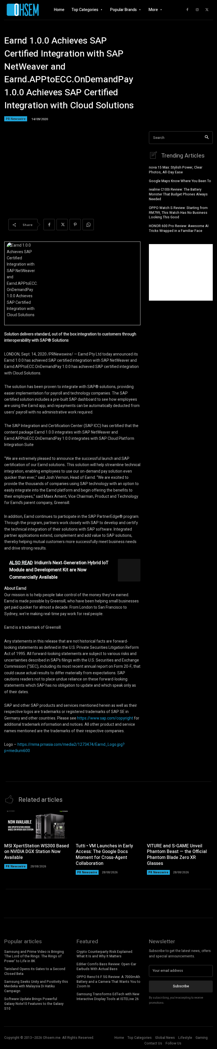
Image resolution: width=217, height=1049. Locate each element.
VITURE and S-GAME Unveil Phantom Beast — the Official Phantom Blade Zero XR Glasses (177, 855)
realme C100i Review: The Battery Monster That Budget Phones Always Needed (178, 194)
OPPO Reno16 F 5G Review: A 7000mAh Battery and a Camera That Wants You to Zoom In (108, 981)
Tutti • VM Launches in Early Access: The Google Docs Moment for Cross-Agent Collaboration (104, 855)
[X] (207, 10)
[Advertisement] (181, 272)
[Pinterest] (75, 224)
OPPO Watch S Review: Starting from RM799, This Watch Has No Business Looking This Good (178, 212)
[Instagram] (197, 10)
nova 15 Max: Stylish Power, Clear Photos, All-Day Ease (175, 170)
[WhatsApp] (88, 224)
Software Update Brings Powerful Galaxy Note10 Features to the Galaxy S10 (34, 1003)
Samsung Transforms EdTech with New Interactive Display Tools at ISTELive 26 (108, 996)
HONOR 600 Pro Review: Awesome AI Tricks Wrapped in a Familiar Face (179, 228)
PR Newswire (15, 119)
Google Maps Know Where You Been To (180, 181)
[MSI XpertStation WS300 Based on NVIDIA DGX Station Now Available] (37, 825)
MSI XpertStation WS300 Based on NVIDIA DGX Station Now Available (36, 852)
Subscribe (181, 986)
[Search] (207, 137)
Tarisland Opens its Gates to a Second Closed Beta (34, 971)
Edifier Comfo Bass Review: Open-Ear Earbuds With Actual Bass (106, 967)
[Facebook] (187, 10)
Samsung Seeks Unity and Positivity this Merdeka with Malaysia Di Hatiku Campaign (36, 986)
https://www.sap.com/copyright (105, 718)
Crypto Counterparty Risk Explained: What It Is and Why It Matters (105, 954)
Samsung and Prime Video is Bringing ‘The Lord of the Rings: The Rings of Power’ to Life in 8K (34, 956)
